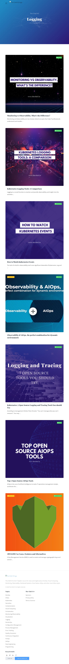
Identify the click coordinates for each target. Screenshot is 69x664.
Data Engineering (10, 644)
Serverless (8, 603)
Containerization (10, 606)
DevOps (59, 57)
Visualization (9, 617)
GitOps (7, 641)
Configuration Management (13, 625)
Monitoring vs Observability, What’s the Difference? (28, 115)
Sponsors (28, 595)
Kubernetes (58, 130)
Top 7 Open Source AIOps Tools (20, 481)
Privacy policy (30, 598)
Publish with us (22, 658)
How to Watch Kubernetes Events (20, 262)
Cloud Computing (10, 608)
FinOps (7, 638)
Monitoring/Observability (12, 614)
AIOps (59, 422)
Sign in (10, 658)
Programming (9, 647)
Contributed (11, 277)
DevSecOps (8, 622)
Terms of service (30, 600)
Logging (7, 619)
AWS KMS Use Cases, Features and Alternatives (26, 554)
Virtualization (58, 495)
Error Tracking (9, 630)
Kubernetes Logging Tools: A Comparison (24, 189)
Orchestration (9, 611)
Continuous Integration (12, 636)
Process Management (11, 628)
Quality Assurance (10, 633)
